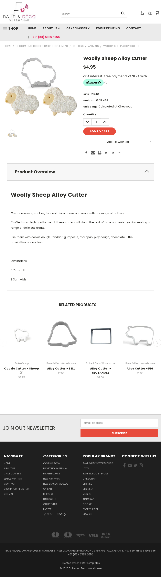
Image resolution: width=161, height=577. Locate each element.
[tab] (80, 171)
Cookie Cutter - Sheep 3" (21, 371)
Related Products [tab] (77, 305)
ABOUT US (50, 28)
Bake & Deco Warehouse (98, 463)
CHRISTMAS (50, 504)
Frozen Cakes (51, 473)
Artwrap (88, 499)
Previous (155, 565)
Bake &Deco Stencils (96, 473)
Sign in (8, 489)
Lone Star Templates (87, 563)
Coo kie (87, 504)
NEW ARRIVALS (51, 478)
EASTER (47, 509)
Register (23, 489)
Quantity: (90, 114)
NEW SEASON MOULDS (55, 483)
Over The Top (90, 509)
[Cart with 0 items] (157, 13)
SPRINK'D (87, 489)
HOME (32, 28)
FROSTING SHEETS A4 (55, 468)
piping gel (49, 494)
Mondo (87, 494)
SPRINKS (87, 483)
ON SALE (47, 489)
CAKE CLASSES (77, 28)
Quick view (21, 331)
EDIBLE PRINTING (108, 28)
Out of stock (22, 338)
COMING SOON (51, 463)
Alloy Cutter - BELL (61, 368)
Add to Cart (61, 338)
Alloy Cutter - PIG (140, 368)
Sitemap (8, 494)
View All (87, 514)
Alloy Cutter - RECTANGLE (100, 371)
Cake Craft (90, 478)
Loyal (86, 468)
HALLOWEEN (49, 499)
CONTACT (133, 28)
